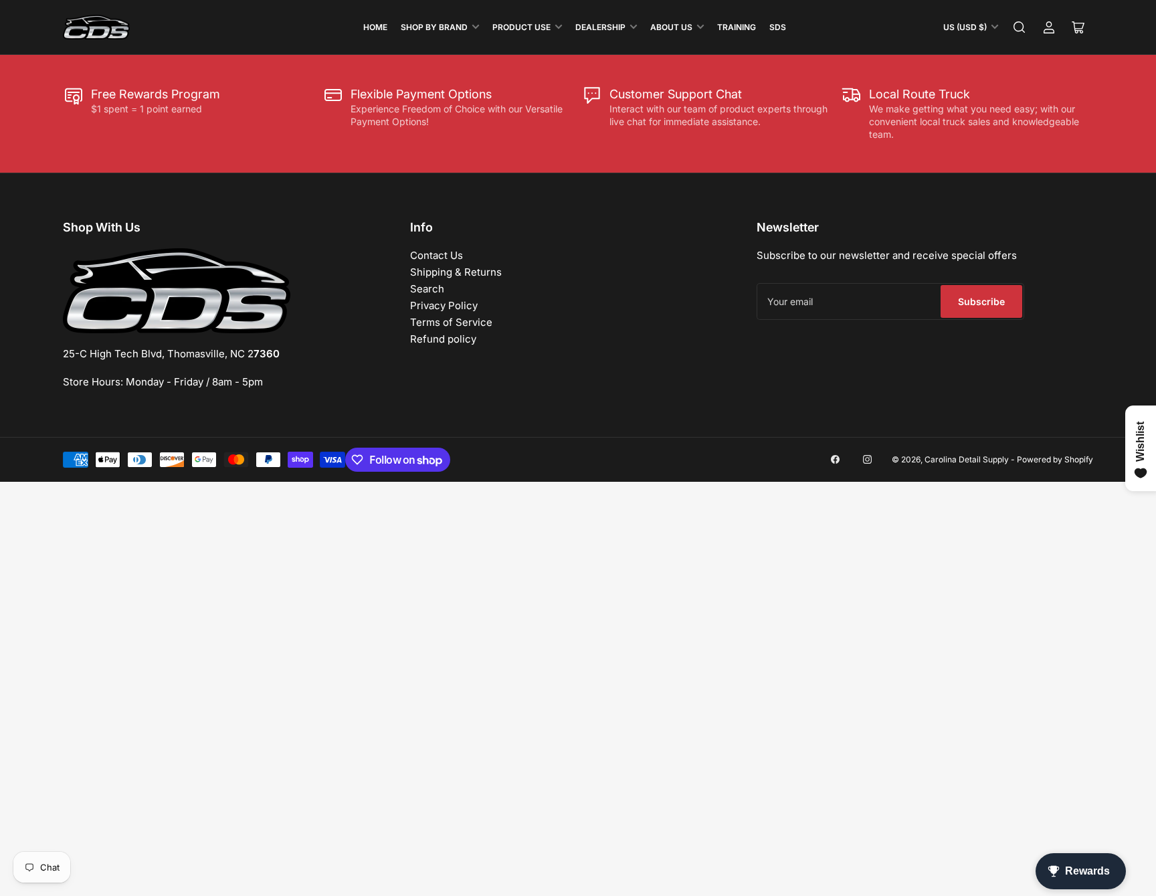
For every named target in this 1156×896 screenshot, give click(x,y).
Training (736, 27)
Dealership (600, 27)
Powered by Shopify (1055, 459)
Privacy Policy (444, 305)
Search (427, 288)
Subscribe (981, 301)
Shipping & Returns (456, 272)
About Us (671, 27)
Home (375, 27)
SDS (777, 27)
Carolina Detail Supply (967, 459)
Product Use (521, 27)
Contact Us (436, 255)
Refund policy (443, 339)
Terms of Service (451, 322)
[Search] (1019, 27)
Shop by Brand (434, 27)
